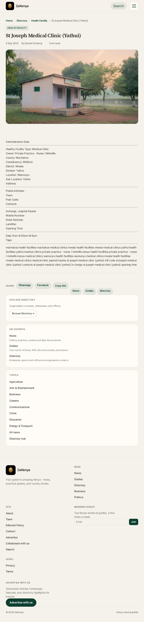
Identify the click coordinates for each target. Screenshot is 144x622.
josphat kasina (57, 260)
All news (14, 432)
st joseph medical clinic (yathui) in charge (57, 264)
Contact (10, 531)
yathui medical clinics (28, 251)
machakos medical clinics (52, 247)
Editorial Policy (15, 525)
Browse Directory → (23, 313)
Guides (90, 290)
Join (133, 521)
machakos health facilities (21, 247)
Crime (12, 413)
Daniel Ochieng (33, 43)
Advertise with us (21, 602)
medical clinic (40, 260)
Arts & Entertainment (21, 387)
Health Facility (39, 20)
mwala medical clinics (108, 247)
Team (9, 519)
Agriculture (16, 381)
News (76, 290)
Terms (9, 571)
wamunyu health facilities (58, 256)
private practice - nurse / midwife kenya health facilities (75, 251)
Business (15, 394)
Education (15, 419)
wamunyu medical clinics (89, 256)
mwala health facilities (81, 247)
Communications (19, 407)
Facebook (43, 285)
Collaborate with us (17, 543)
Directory (22, 20)
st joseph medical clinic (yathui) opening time (110, 264)
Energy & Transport (21, 425)
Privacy (10, 565)
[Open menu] (134, 6)
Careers (14, 400)
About (9, 513)
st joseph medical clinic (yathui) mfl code (91, 260)
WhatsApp (25, 285)
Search (118, 6)
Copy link (60, 285)
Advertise (12, 537)
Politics (78, 497)
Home (9, 20)
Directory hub (17, 438)
